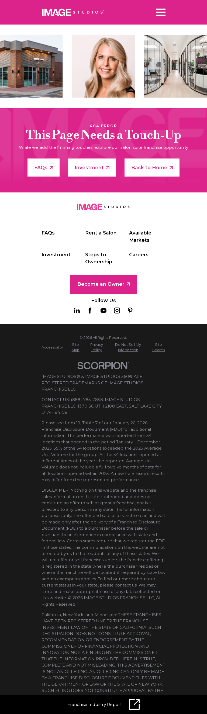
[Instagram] (117, 310)
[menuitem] (52, 347)
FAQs (40, 167)
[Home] (73, 12)
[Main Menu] (160, 12)
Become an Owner (100, 284)
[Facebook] (90, 310)
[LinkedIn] (77, 310)
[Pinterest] (130, 310)
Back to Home (149, 167)
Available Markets (140, 236)
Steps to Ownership (98, 258)
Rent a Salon (101, 233)
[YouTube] (103, 310)
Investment (89, 167)
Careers (139, 254)
